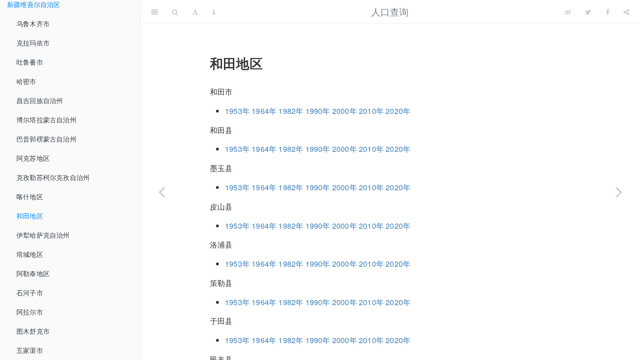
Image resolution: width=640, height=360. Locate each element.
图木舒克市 (33, 331)
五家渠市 (29, 350)
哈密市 (26, 81)
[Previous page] (162, 191)
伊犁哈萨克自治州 (43, 235)
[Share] (626, 11)
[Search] (175, 11)
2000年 (344, 110)
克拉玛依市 (33, 42)
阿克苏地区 (33, 158)
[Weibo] (568, 11)
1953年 (237, 110)
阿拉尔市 (29, 311)
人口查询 (390, 11)
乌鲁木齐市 (33, 23)
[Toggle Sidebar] (154, 11)
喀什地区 (29, 196)
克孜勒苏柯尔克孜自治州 (52, 177)
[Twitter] (588, 11)
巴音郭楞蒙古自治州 (46, 138)
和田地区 (29, 215)
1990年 (317, 110)
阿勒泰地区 (33, 273)
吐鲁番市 (29, 62)
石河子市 (29, 292)
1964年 (264, 110)
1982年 (290, 110)
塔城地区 (29, 254)
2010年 (371, 110)
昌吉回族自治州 (39, 100)
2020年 (398, 110)
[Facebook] (608, 11)
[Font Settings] (195, 11)
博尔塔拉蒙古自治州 (46, 119)
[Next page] (619, 191)
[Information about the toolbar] (214, 11)
